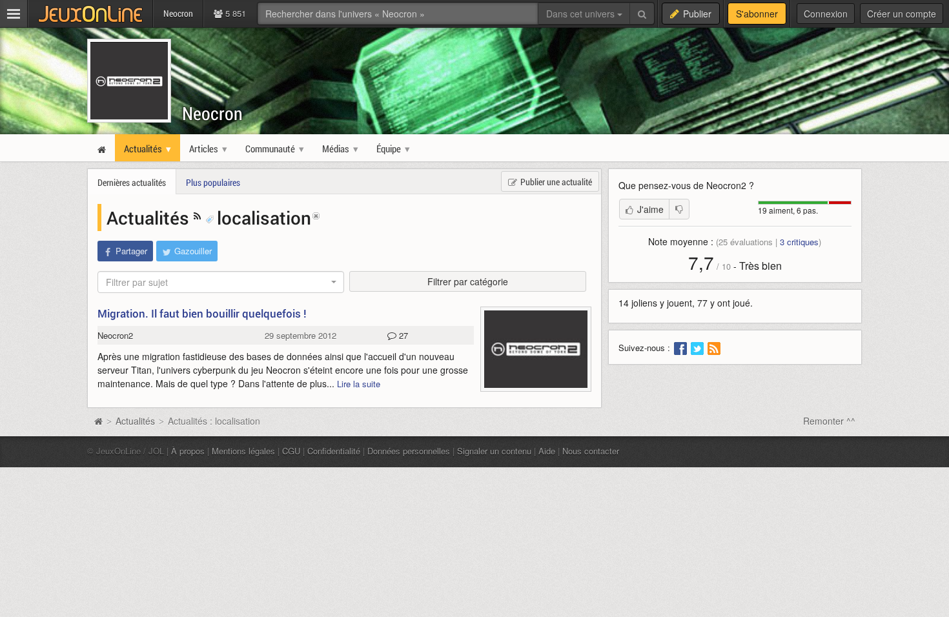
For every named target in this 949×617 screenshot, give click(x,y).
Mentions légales (243, 451)
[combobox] (220, 282)
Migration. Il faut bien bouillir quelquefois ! (202, 313)
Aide (546, 451)
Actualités (150, 217)
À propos (188, 451)
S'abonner (757, 13)
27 (402, 335)
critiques (799, 242)
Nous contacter (590, 451)
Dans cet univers (581, 13)
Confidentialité (333, 451)
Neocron (212, 113)
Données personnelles (408, 451)
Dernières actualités (131, 182)
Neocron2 (115, 335)
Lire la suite (358, 384)
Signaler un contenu (494, 451)
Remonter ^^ (829, 420)
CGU (291, 451)
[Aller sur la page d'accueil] (98, 420)
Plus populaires (213, 182)
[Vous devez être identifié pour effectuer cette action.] (679, 209)
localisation (264, 217)
